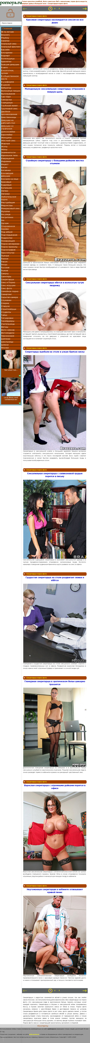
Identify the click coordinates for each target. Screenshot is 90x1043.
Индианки (6, 161)
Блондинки (6, 53)
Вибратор (6, 88)
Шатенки (5, 339)
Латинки (5, 194)
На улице (5, 214)
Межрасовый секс (10, 208)
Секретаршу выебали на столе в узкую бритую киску (55, 352)
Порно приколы (9, 247)
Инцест (4, 164)
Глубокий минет (9, 106)
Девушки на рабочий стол (8, 122)
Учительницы (8, 324)
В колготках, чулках (7, 72)
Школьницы (7, 342)
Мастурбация (8, 203)
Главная (7, 29)
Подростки (6, 238)
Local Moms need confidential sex (11, 398)
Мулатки (5, 211)
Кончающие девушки (7, 175)
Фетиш (4, 327)
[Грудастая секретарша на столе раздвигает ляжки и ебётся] (54, 623)
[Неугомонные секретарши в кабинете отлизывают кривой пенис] (54, 935)
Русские (5, 268)
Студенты (6, 312)
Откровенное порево (8, 228)
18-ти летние (7, 32)
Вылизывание (8, 94)
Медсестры (7, 205)
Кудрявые (6, 185)
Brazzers (5, 35)
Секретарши (7, 279)
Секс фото (6, 288)
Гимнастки (6, 100)
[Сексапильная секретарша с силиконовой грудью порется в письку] (54, 519)
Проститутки (7, 253)
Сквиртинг (6, 294)
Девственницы (8, 117)
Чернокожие (7, 336)
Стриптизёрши (8, 309)
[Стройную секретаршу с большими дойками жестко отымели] (54, 214)
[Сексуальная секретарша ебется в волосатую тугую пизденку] (54, 310)
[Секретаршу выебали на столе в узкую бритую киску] (54, 402)
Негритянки (7, 217)
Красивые (6, 182)
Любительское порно (8, 198)
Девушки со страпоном (7, 127)
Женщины (6, 138)
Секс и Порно (8, 282)
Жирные (5, 144)
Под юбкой (7, 232)
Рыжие (4, 271)
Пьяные (5, 256)
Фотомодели (7, 333)
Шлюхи (5, 345)
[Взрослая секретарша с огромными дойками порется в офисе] (54, 831)
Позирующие (8, 241)
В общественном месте (10, 77)
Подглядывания (9, 235)
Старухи (5, 306)
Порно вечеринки (10, 244)
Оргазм (5, 223)
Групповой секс (9, 109)
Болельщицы (8, 59)
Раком (4, 262)
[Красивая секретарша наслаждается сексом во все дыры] (54, 47)
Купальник (6, 188)
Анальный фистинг (10, 47)
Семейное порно (9, 291)
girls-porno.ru (34, 1034)
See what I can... (11, 370)
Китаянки (6, 170)
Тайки (4, 315)
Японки (5, 348)
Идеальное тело (9, 155)
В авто (4, 67)
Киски (4, 167)
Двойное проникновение (9, 113)
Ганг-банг (6, 97)
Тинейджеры (7, 321)
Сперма (5, 303)
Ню (2, 220)
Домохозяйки (8, 132)
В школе (5, 85)
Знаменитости (8, 152)
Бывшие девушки (10, 65)
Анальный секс (8, 44)
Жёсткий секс (8, 141)
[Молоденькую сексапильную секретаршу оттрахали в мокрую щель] (54, 116)
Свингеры (6, 277)
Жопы (4, 147)
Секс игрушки (8, 285)
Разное (4, 259)
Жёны (4, 150)
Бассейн (5, 50)
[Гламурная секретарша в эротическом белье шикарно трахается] (54, 727)
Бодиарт (5, 56)
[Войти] (10, 13)
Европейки (6, 135)
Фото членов (7, 330)
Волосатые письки (10, 91)
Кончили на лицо (9, 179)
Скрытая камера (9, 297)
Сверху (5, 274)
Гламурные (7, 103)
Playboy (5, 38)
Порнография (8, 250)
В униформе (7, 82)
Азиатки (5, 41)
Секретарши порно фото (36, 16)
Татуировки (7, 318)
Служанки (6, 300)
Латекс (4, 191)
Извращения (7, 158)
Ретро (4, 265)
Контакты (42, 1026)
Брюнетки (6, 62)
